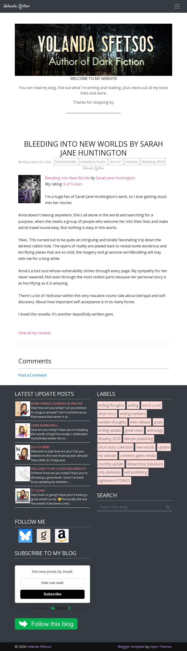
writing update (109, 430)
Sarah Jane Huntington (115, 177)
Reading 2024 (153, 161)
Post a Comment (32, 375)
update (164, 447)
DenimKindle (66, 161)
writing (133, 405)
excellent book (93, 161)
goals (158, 422)
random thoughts (112, 422)
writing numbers (133, 413)
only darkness (109, 472)
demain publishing (138, 438)
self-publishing (136, 472)
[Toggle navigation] (177, 6)
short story (107, 413)
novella (131, 161)
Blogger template (131, 646)
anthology (155, 430)
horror (115, 161)
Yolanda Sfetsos (39, 646)
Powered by (41, 608)
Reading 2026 (109, 438)
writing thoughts (111, 405)
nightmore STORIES (114, 480)
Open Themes (160, 646)
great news (134, 430)
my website (107, 455)
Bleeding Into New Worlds (67, 177)
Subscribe (52, 594)
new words (145, 447)
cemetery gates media (138, 455)
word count (151, 405)
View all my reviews (34, 332)
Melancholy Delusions (145, 463)
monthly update (110, 463)
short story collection (115, 447)
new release (140, 422)
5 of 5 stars (73, 184)
